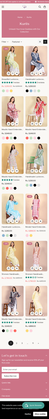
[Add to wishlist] (13, 73)
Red (7, 138)
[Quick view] (17, 73)
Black (27, 90)
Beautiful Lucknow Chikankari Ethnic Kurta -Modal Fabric (12, 79)
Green (3, 90)
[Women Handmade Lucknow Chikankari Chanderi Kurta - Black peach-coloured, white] (36, 256)
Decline (28, 414)
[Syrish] (24, 6)
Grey (35, 90)
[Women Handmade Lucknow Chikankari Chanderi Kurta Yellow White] (13, 256)
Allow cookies (40, 414)
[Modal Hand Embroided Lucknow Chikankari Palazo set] (36, 301)
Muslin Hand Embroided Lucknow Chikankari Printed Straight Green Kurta (12, 176)
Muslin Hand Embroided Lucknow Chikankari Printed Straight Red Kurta (36, 129)
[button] (44, 6)
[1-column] (40, 42)
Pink (7, 90)
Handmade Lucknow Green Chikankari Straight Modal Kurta (34, 176)
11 (33, 343)
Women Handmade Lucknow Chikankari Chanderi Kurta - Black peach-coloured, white (35, 274)
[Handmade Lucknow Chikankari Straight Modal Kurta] (36, 61)
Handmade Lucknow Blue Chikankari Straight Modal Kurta (12, 227)
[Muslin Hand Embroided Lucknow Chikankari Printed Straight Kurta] (13, 301)
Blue (31, 90)
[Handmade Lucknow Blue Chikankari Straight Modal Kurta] (13, 209)
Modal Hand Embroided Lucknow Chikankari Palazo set (35, 319)
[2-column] (45, 42)
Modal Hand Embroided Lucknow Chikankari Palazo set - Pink (35, 227)
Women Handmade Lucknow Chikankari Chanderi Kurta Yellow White (11, 274)
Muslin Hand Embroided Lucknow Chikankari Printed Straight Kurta (12, 319)
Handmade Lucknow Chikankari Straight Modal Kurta (34, 79)
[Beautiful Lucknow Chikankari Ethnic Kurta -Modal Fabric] (13, 61)
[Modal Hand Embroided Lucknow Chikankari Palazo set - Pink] (36, 209)
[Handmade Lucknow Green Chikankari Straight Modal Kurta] (36, 158)
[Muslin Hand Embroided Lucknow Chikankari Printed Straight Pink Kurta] (13, 111)
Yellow (11, 90)
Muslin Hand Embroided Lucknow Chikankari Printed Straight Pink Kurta (12, 129)
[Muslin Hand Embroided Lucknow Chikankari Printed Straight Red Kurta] (36, 111)
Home (20, 17)
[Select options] (8, 73)
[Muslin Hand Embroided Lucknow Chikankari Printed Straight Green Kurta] (13, 158)
